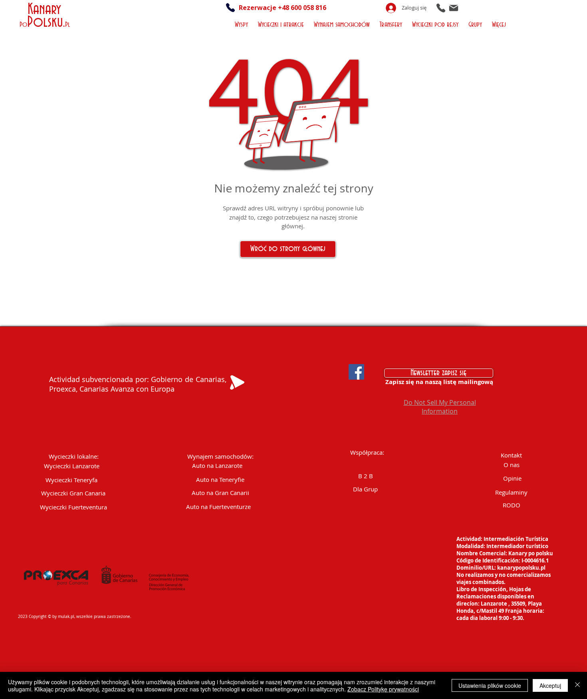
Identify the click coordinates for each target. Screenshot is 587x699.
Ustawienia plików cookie (489, 685)
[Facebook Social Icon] (356, 372)
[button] (242, 23)
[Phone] (441, 7)
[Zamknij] (577, 685)
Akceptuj (550, 685)
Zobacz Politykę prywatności (383, 689)
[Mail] (453, 7)
